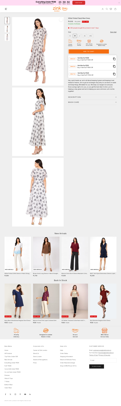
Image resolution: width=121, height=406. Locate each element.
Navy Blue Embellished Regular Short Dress (18, 320)
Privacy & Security (104, 355)
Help (61, 350)
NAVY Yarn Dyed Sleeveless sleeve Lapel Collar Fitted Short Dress (102, 273)
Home (6, 350)
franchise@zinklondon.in (106, 353)
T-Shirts (7, 381)
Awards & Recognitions (40, 359)
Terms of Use (93, 355)
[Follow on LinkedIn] (30, 394)
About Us (36, 353)
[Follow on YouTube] (25, 394)
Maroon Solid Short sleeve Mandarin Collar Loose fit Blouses (74, 273)
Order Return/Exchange (67, 363)
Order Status (64, 353)
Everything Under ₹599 (12, 363)
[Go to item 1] (7, 20)
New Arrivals (8, 359)
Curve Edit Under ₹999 (12, 369)
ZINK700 (73, 74)
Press (35, 363)
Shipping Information (66, 356)
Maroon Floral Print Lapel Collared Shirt (44, 320)
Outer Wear (8, 388)
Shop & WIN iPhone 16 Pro (68, 366)
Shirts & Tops (9, 378)
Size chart (113, 32)
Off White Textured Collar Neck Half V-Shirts (73, 320)
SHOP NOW (78, 2)
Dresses (7, 375)
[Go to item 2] (7, 28)
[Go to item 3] (7, 37)
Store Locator (37, 356)
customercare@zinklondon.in (102, 350)
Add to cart (88, 51)
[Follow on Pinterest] (20, 394)
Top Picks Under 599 (11, 356)
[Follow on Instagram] (15, 394)
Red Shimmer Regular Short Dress (100, 320)
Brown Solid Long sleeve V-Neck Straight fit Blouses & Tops (45, 273)
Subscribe (96, 366)
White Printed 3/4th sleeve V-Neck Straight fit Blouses (17, 273)
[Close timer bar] (119, 2)
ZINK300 (72, 59)
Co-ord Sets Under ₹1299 (13, 372)
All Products (8, 353)
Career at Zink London (40, 350)
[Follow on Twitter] (10, 394)
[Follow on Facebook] (5, 394)
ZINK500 (72, 66)
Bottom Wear (9, 384)
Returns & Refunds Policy (68, 359)
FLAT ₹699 (8, 366)
